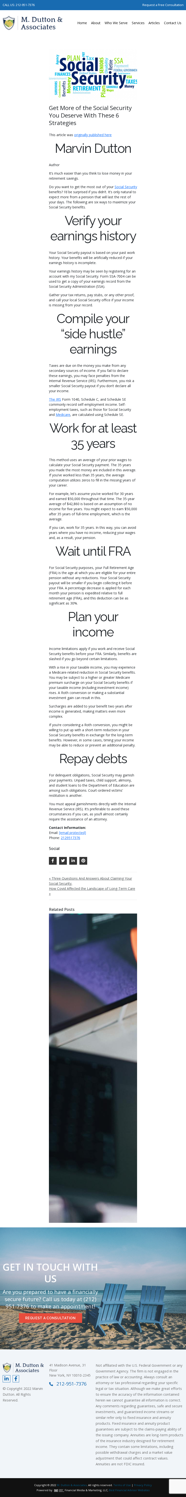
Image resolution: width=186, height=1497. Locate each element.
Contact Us (172, 23)
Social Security (126, 186)
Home (82, 23)
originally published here (93, 135)
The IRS (55, 399)
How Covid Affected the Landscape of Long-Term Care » (92, 891)
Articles (154, 23)
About (96, 23)
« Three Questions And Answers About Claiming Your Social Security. (90, 881)
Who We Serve (116, 23)
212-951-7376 (25, 5)
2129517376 (70, 837)
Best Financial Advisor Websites (129, 1490)
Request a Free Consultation (163, 5)
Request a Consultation (50, 1318)
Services (138, 23)
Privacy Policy (143, 1485)
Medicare (63, 414)
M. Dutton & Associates (72, 1485)
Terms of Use (122, 1485)
